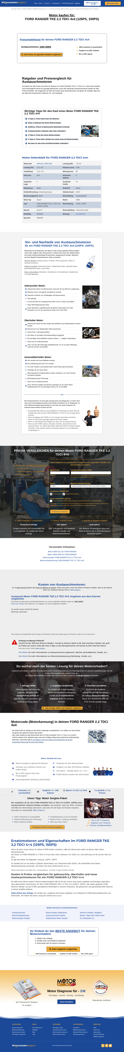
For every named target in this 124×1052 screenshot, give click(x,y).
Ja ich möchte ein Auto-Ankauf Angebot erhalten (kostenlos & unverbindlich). (77, 501)
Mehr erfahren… (41, 648)
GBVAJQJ (40, 164)
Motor (19, 9)
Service (47, 3)
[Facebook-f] (106, 1045)
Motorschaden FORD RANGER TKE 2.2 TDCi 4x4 (62, 557)
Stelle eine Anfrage (17, 604)
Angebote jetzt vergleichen (60, 511)
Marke (52, 483)
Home (36, 3)
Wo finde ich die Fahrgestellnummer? (81, 479)
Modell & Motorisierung (80, 483)
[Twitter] (110, 1045)
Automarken (56, 3)
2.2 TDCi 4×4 (80, 214)
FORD (24, 9)
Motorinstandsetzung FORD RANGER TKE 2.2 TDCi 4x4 (62, 560)
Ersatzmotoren (57, 494)
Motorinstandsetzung (72, 494)
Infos (40, 3)
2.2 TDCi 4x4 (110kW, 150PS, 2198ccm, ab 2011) (61, 9)
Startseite (14, 9)
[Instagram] (102, 1045)
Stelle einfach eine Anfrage (22, 893)
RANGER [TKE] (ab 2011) (40, 9)
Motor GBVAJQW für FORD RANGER (62, 554)
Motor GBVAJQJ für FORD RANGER (62, 551)
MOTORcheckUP (68, 3)
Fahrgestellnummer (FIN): (81, 470)
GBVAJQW (48, 164)
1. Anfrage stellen (28, 686)
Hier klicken (23, 652)
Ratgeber (77, 3)
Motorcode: (55, 470)
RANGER (29, 9)
